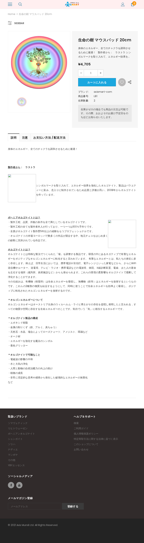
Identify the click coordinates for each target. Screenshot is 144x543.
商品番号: (83, 96)
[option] (39, 62)
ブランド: (83, 92)
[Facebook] (11, 485)
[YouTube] (19, 485)
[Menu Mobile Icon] (10, 4)
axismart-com (103, 92)
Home (11, 14)
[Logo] (72, 4)
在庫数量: (83, 100)
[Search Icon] (20, 4)
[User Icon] (123, 4)
